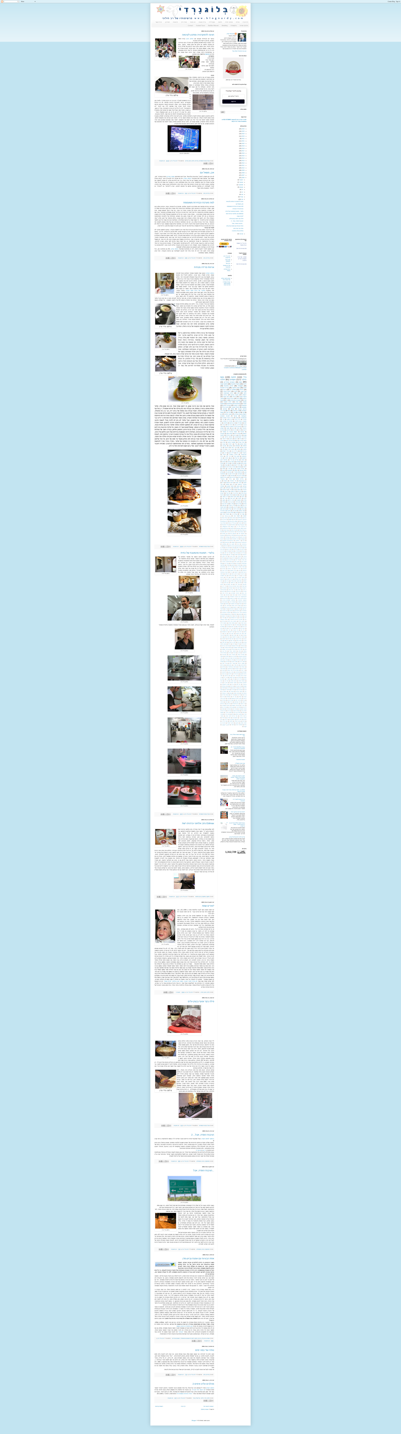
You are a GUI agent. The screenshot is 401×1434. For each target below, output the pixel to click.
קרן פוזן (234, 510)
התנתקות (207, 1161)
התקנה (208, 896)
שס (233, 714)
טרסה (225, 628)
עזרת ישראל (232, 677)
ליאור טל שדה (232, 642)
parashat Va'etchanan (227, 540)
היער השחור (232, 598)
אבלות (232, 409)
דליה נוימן (231, 452)
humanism (229, 470)
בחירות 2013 (232, 477)
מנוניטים (224, 654)
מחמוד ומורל (233, 651)
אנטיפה (232, 475)
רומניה (221, 702)
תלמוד (231, 721)
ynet (245, 472)
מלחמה (226, 423)
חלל (245, 619)
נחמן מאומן (229, 665)
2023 (243, 136)
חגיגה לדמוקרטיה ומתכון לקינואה (198, 34)
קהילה (229, 509)
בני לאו (238, 452)
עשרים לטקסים (225, 684)
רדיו (244, 465)
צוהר (233, 463)
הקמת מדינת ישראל (236, 605)
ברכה (223, 424)
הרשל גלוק (237, 610)
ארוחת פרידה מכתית (204, 267)
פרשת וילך (227, 689)
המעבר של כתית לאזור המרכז (195, 290)
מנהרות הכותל (241, 654)
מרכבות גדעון (238, 659)
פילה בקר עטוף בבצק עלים (201, 1001)
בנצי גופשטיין (223, 575)
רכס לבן (228, 703)
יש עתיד (222, 635)
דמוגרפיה (231, 587)
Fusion (240, 523)
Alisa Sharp (225, 517)
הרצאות (175, 22)
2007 (243, 175)
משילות (244, 502)
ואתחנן (240, 614)
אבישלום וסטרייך (237, 472)
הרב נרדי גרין (230, 33)
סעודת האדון (243, 675)
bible (236, 470)
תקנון (237, 723)
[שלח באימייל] (212, 163)
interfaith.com (235, 538)
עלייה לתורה (232, 505)
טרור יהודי (231, 628)
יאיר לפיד (228, 456)
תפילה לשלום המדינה (238, 468)
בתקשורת (234, 25)
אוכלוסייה (238, 551)
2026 (243, 129)
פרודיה (232, 689)
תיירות (226, 719)
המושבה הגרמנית (242, 600)
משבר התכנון (234, 661)
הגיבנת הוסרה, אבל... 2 (202, 1134)
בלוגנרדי (244, 452)
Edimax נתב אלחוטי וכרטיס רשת (198, 823)
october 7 (237, 540)
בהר (239, 570)
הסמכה (227, 484)
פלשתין (223, 687)
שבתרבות (228, 709)
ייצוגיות (222, 493)
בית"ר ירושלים (225, 451)
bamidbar (222, 531)
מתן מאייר (236, 665)
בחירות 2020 (223, 477)
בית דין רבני (235, 451)
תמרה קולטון (243, 723)
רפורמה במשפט (235, 705)
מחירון (244, 500)
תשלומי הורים (239, 724)
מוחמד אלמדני (228, 647)
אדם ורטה (227, 547)
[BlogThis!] (210, 163)
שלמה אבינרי (229, 712)
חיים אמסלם (234, 617)
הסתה (245, 603)
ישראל (235, 416)
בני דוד (238, 575)
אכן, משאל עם (207, 172)
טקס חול (243, 628)
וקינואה (207, 54)
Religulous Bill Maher (228, 526)
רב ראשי (244, 702)
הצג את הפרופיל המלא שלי (239, 51)
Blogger (194, 1420)
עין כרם (244, 505)
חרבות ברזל (225, 407)
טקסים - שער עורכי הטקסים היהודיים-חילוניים (241, 258)
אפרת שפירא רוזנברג (240, 566)
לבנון (245, 498)
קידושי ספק (223, 509)
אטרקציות (224, 554)
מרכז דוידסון (231, 500)
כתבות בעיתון (235, 395)
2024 (243, 133)
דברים (244, 426)
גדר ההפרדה (233, 480)
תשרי (232, 724)
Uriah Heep (226, 530)
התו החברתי (224, 610)
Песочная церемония (235, 545)
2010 (243, 168)
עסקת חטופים (233, 682)
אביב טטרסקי (243, 447)
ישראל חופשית (229, 495)
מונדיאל (233, 649)
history (221, 537)
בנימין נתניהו (232, 575)
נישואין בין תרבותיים (235, 400)
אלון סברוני (243, 559)
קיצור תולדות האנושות (236, 698)
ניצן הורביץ (230, 502)
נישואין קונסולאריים (231, 666)
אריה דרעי (230, 566)
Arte (235, 519)
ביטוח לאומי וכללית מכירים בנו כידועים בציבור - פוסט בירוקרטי (237, 824)
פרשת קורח (243, 693)
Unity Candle (234, 530)
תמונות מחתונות (240, 759)
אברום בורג (228, 472)
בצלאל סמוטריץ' (241, 577)
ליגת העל (232, 498)
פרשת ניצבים (239, 691)
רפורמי (230, 444)
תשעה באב (237, 516)
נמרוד (223, 502)
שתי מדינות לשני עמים (231, 716)
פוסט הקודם (209, 273)
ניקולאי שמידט (241, 666)
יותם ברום (231, 633)
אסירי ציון (226, 563)
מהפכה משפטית (237, 647)
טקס (240, 382)
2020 (243, 143)
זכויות (203, 1161)
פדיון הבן (235, 507)
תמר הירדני (224, 721)
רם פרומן (222, 703)
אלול (223, 558)
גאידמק (239, 582)
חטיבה (240, 617)
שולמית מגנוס (236, 710)
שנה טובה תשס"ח (240, 763)
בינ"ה (231, 572)
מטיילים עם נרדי (234, 459)
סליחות (230, 673)
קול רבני (228, 463)
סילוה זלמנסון (243, 673)
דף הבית (245, 22)
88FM (239, 517)
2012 (243, 163)
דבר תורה (228, 412)
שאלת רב (233, 389)
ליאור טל (240, 642)
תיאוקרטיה (232, 719)
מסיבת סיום (233, 656)
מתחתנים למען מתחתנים (233, 403)
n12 (244, 540)
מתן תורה (237, 502)
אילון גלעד (232, 556)
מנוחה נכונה (232, 654)
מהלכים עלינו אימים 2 (203, 1384)
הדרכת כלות (225, 593)
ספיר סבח (235, 675)
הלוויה (224, 454)
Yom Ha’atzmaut (231, 531)
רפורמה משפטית (226, 705)
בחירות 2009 (243, 451)
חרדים (239, 491)
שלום (243, 712)
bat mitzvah (233, 533)
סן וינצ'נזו (224, 673)
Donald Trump (243, 521)
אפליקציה (222, 565)
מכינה (229, 652)
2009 (243, 170)
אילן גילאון (224, 556)
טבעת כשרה (243, 623)
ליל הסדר (224, 438)
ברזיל (227, 577)
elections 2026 (230, 535)
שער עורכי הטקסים (227, 260)
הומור (233, 594)
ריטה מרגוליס (235, 703)
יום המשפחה (225, 631)
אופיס (232, 551)
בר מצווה (236, 405)
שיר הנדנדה (223, 710)
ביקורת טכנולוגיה (224, 572)
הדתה (234, 396)
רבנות (224, 389)
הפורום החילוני (228, 437)
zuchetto (244, 545)
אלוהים (238, 449)
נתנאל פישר (223, 668)
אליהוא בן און (230, 559)
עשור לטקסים (243, 507)
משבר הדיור (242, 661)
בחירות (196, 160)
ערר (233, 684)
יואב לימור (232, 631)
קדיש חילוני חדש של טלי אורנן (237, 837)
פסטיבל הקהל (239, 689)
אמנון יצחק (236, 561)
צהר (194, 1398)
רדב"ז (231, 702)
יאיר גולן (243, 630)
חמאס (244, 491)
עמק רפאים (233, 680)
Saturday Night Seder (241, 528)
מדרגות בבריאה (225, 645)
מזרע (240, 651)
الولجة (245, 726)
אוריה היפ (222, 551)
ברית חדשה (230, 579)
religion (233, 542)
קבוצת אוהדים (225, 694)
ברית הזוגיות (224, 387)
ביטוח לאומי (243, 572)
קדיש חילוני (236, 509)
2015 (243, 155)
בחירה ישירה (225, 570)
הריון (226, 608)
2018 (243, 148)
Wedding (225, 25)
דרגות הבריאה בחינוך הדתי (238, 812)
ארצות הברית (230, 449)
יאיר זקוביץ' (235, 630)
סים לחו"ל (236, 673)
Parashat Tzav (225, 524)
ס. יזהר (243, 670)
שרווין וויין (234, 514)
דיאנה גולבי (237, 587)
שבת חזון (235, 709)
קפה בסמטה (241, 510)
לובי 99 (232, 640)
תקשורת (240, 386)
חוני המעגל (224, 616)
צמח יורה (233, 694)
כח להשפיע (234, 637)
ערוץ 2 (225, 682)
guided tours (235, 537)
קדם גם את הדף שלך (241, 248)
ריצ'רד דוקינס (237, 465)
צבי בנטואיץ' (225, 693)
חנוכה (238, 428)
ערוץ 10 (235, 430)
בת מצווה (229, 419)
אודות (238, 22)
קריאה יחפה (238, 700)
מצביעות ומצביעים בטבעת (231, 658)
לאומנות (224, 638)
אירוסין (233, 558)
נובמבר (241, 182)
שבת (226, 465)
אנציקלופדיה (243, 563)
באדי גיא (238, 568)
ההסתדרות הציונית (242, 594)
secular (224, 445)
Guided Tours (200, 25)
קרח (244, 700)
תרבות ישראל (230, 723)
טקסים (233, 379)
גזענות (225, 480)
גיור (223, 419)
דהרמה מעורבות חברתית (234, 586)
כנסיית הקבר (239, 638)
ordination (237, 445)
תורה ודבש (239, 719)
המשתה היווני (232, 601)
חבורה (240, 616)
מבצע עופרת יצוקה (241, 440)
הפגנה (238, 486)
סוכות (223, 670)
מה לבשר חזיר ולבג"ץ (198, 1390)
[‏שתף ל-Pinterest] (204, 163)
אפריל (241, 197)
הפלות (226, 603)
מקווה (228, 428)
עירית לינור (239, 679)
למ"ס (229, 644)
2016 (243, 153)
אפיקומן (233, 565)
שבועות (242, 431)
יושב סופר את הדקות (241, 633)
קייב (223, 696)
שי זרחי (229, 710)
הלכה (193, 160)
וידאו (244, 384)
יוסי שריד (228, 493)
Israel (224, 444)
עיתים (238, 505)
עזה (240, 430)
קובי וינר (235, 696)
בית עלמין (227, 573)
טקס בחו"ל (236, 456)
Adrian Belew (233, 517)
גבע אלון (226, 582)
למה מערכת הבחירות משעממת (198, 202)
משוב (223, 500)
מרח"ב (222, 440)
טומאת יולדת (223, 623)
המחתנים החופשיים (242, 601)
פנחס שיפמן (243, 444)
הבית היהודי (238, 591)
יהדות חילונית (230, 398)
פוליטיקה (228, 430)
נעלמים (223, 666)
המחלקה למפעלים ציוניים (229, 600)
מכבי (239, 652)
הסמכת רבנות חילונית (240, 421)
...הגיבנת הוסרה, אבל (203, 1170)
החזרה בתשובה (233, 454)
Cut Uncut (224, 519)
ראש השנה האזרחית (225, 510)
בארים (223, 568)
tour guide (231, 544)
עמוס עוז (222, 679)
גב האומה (233, 582)
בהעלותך (244, 570)
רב (226, 400)
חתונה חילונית (228, 414)
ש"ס (231, 465)
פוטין (230, 507)
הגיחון (223, 591)
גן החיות (228, 435)
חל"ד (223, 617)
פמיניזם (222, 430)
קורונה (221, 463)
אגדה (233, 547)
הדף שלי (228, 263)
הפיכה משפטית (233, 603)
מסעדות (227, 656)
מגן (233, 428)
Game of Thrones (232, 523)
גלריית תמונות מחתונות (226, 266)
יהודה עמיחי (239, 631)
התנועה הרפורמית (226, 612)
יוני (242, 192)
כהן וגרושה (232, 423)
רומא (226, 702)
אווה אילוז (222, 549)
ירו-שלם (228, 635)
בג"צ (223, 449)
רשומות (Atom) (205, 1409)
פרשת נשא (231, 691)
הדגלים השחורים (235, 593)
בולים (239, 477)
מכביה (234, 652)
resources (227, 542)
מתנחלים (199, 1161)
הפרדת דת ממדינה (227, 421)
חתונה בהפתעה (224, 619)
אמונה (223, 559)
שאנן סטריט (231, 707)
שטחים (239, 466)
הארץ (237, 402)
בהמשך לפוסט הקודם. (207, 1138)
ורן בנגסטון (229, 614)
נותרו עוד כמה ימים (204, 1350)
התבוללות (228, 487)
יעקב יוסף (234, 635)
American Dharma (242, 519)
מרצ (204, 193)
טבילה (223, 621)
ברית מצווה (202, 22)
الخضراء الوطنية (225, 724)
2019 (243, 146)
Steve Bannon (242, 530)
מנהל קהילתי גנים (230, 440)
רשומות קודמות (159, 1406)
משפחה (222, 661)
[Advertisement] (238, 320)
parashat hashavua (241, 542)
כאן (231, 458)
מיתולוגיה (244, 652)
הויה (233, 484)
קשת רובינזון (230, 700)
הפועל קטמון (230, 486)
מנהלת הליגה (223, 652)
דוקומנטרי (244, 587)
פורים (186, 160)
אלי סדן (237, 559)
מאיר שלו (224, 498)
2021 (243, 141)
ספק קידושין (228, 675)
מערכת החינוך (227, 405)
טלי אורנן (233, 626)
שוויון (236, 512)
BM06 (230, 519)
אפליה (228, 565)
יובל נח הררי (236, 493)
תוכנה (245, 719)
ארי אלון (226, 475)
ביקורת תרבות (235, 384)
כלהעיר (226, 458)
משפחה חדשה (231, 442)
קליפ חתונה (236, 387)
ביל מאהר (236, 572)
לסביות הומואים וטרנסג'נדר (187, 1338)
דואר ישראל (238, 482)
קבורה (245, 696)
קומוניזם (228, 696)
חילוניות (244, 398)
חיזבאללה (224, 489)
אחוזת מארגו (238, 554)
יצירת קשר (158, 22)
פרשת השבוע (242, 396)
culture (244, 535)
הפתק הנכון (189, 38)
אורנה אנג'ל (235, 552)
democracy (238, 535)
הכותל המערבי (235, 407)
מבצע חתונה (223, 644)
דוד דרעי (224, 586)
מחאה (242, 459)
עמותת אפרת (241, 680)
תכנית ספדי (237, 721)
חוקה (245, 423)
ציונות (243, 509)
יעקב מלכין (242, 495)
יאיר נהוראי (227, 630)
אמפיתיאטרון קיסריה (227, 561)
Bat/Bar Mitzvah (213, 25)
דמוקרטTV (224, 587)
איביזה (245, 556)
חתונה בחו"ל (242, 621)
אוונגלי (243, 551)
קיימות (244, 698)
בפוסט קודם (174, 249)
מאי (242, 194)
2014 (243, 158)
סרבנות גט (239, 677)
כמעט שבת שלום (234, 496)
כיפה (243, 496)
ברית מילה (237, 419)
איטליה (239, 556)
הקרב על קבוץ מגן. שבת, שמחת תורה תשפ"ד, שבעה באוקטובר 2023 (238, 777)
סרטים (223, 461)
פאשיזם (244, 686)
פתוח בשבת (236, 693)
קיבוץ (239, 412)
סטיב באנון (230, 672)
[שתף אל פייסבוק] (206, 163)
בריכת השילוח (238, 579)
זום (234, 489)
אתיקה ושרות (244, 25)
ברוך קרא (229, 424)
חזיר (205, 1398)
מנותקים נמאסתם (242, 656)
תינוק (243, 721)
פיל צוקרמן (234, 687)
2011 (243, 165)
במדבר (244, 419)
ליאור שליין (224, 642)
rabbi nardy (229, 433)
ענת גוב (226, 680)
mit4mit (244, 445)
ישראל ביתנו (242, 637)
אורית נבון (242, 552)
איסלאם (239, 558)
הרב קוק (238, 608)
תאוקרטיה (235, 717)
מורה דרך (184, 22)
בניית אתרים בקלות (227, 269)
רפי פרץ (244, 707)
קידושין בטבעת (242, 409)
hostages (242, 538)
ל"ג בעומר (225, 496)
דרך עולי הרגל (232, 589)
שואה (223, 709)
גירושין (234, 435)
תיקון (221, 466)
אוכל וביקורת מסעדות (204, 160)
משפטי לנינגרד (240, 663)
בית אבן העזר (235, 573)
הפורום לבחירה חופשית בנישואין (233, 426)
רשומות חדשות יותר (208, 1406)
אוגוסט (241, 187)
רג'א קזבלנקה (237, 702)
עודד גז (232, 503)
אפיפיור (238, 565)
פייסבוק (241, 687)
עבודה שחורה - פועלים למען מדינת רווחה (226, 283)
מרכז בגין (232, 659)
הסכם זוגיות (224, 601)
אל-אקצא (228, 558)
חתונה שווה (223, 384)
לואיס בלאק (239, 640)
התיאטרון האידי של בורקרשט (239, 612)
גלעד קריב (237, 584)
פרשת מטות (223, 507)
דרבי (225, 452)
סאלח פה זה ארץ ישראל (233, 670)
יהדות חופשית (228, 402)
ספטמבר (240, 184)
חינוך (238, 398)
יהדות (241, 389)
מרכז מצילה (241, 442)
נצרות (245, 503)
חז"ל (245, 617)
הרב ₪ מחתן (232, 608)
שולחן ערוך (243, 710)
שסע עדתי (227, 714)
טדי (238, 623)
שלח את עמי (237, 712)
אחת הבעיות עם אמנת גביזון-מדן (198, 1258)
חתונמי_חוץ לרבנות (231, 621)
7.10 (229, 468)
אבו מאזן (226, 545)
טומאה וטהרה (232, 623)
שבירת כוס (224, 707)
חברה (236, 616)
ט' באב (226, 491)
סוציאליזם (244, 672)
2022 (243, 138)
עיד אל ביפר (225, 503)
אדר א (221, 547)
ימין (225, 633)
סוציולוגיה (238, 672)
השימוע (231, 610)
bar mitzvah (242, 533)
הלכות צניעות (225, 598)
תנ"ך (234, 412)
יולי (242, 189)
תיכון (221, 719)
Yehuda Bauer (240, 531)
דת (223, 482)
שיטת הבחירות (229, 512)
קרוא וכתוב (222, 698)
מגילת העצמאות (235, 645)
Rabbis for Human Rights (230, 431)
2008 (243, 173)
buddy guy (225, 533)
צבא (231, 693)
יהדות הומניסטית (228, 393)
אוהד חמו (229, 549)
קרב (228, 698)
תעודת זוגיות (226, 514)
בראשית (232, 577)
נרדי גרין (238, 366)
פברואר (241, 234)
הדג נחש (244, 593)
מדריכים (244, 647)
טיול (241, 438)
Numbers (233, 524)
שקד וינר (242, 514)
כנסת (229, 410)
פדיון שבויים (238, 686)
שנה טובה (243, 391)
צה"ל (236, 444)
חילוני (202, 1398)
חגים (190, 160)
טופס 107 (237, 624)
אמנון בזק (244, 561)
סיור (243, 412)
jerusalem (227, 538)
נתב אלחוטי (198, 896)
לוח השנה (226, 640)
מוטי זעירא (239, 649)
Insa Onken (223, 523)
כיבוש (236, 438)
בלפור (221, 573)
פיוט (245, 687)
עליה (234, 679)
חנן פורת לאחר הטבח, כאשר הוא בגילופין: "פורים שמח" (180, 981)
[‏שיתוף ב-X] (208, 163)
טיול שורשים (229, 624)
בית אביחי (242, 573)
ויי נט (204, 1150)
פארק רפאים (243, 463)
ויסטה (235, 614)
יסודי (240, 635)
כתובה (230, 438)
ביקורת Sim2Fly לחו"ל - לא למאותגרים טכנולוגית (238, 747)
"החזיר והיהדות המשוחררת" (184, 1393)
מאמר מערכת (170, 176)
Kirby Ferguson (241, 524)
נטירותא (222, 665)
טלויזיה (238, 626)
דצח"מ (239, 589)
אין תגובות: (162, 160)
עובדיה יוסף (239, 503)
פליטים (228, 687)
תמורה (244, 403)
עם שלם (224, 505)
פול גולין (232, 686)
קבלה (240, 696)
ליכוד (234, 644)
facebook (222, 535)
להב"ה (245, 640)
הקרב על (227, 605)
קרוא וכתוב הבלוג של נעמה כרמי (225, 279)
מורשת (244, 651)
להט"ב (239, 498)
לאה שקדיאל (230, 638)
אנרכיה (237, 563)
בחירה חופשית (233, 570)
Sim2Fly (232, 528)
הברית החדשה (230, 591)
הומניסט (228, 594)
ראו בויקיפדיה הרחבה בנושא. (184, 1326)
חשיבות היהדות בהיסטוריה (236, 619)
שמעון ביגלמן (239, 714)
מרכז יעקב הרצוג (224, 659)
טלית (228, 626)
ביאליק (240, 435)
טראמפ (237, 628)
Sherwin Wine (242, 470)
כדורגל (222, 495)
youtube (244, 407)
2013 (243, 160)
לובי (221, 458)
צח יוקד (239, 694)
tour (238, 544)
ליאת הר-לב (243, 644)
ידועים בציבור (227, 391)
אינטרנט (244, 558)
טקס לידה (212, 22)
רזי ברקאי (242, 703)
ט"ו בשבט (233, 491)
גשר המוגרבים (229, 584)
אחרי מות (230, 554)
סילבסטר (224, 672)
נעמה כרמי (244, 668)
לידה (238, 644)
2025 (243, 131)
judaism (244, 433)
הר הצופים (235, 607)
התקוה (245, 614)
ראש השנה (226, 396)
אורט (228, 551)
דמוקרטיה (243, 410)
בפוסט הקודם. (187, 178)
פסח (237, 417)
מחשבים (204, 896)
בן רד (243, 575)
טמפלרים (222, 626)
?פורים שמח (208, 906)
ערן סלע (238, 684)
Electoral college (234, 521)
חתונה (220, 22)
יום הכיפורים (236, 410)
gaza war (242, 537)
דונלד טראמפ (229, 482)
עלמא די (228, 679)
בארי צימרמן (230, 568)
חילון (228, 617)
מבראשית (242, 645)
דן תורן (244, 589)
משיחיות (228, 661)
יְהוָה (221, 628)
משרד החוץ (232, 663)
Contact (190, 25)
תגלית (223, 717)
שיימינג (222, 512)
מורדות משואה (225, 649)
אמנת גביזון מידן (206, 1338)
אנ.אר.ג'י (198, 1150)
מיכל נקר (224, 651)
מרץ (242, 199)
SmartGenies (225, 528)
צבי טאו (244, 694)
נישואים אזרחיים (176, 1338)
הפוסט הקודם (210, 1388)
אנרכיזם (232, 563)
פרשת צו (224, 691)
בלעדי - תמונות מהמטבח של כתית (197, 553)
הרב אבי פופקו (227, 607)
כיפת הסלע (227, 637)
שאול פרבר (238, 707)
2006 (243, 177)
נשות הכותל (231, 461)
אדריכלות (235, 549)
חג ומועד (192, 22)
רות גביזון (242, 512)
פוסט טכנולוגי (225, 686)
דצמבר (241, 180)
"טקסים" (180, 1332)
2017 (243, 151)
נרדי (244, 377)
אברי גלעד (234, 447)
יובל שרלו (198, 1398)
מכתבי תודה (229, 22)
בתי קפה (227, 580)
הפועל (240, 603)
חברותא (231, 616)
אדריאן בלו (242, 549)
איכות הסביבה (231, 473)
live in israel (237, 433)
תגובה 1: (177, 992)
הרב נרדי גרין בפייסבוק (226, 256)
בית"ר (230, 479)
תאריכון (167, 22)
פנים (245, 689)
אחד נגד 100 (228, 552)
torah (223, 470)
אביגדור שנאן (239, 547)
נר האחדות (237, 668)
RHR (224, 468)
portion (230, 445)
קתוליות (224, 700)
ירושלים (244, 395)
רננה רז (243, 705)
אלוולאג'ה (222, 473)
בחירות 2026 (240, 479)
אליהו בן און (238, 424)
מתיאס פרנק (243, 665)
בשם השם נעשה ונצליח (236, 580)
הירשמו (233, 101)
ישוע (236, 495)
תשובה (244, 516)
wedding (224, 544)
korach (222, 538)
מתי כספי (224, 663)
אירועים (227, 447)
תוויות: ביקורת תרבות (230, 466)
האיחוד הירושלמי (242, 484)
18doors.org (227, 516)
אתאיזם (225, 409)
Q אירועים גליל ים (242, 526)
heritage (228, 537)
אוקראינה (239, 473)
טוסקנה (243, 624)
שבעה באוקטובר (242, 709)
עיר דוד (225, 677)
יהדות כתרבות (228, 386)
